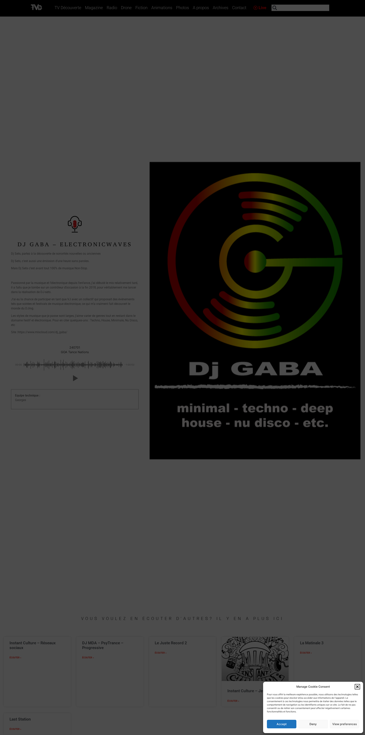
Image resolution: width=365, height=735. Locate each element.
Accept (282, 724)
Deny (313, 724)
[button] (357, 687)
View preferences (344, 724)
